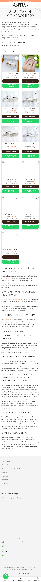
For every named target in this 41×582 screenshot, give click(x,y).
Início (3, 42)
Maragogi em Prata (30, 73)
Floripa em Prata (30, 108)
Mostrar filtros (9, 51)
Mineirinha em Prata (10, 249)
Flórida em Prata (11, 214)
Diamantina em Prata (11, 108)
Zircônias (6, 320)
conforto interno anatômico (12, 299)
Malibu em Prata (30, 179)
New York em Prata (11, 73)
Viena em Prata (10, 144)
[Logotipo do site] (20, 5)
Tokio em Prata (30, 214)
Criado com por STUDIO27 (20, 573)
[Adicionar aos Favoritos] (16, 58)
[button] (6, 576)
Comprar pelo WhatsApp (11, 85)
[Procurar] (39, 5)
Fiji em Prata (30, 144)
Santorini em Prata (11, 179)
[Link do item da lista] (20, 461)
